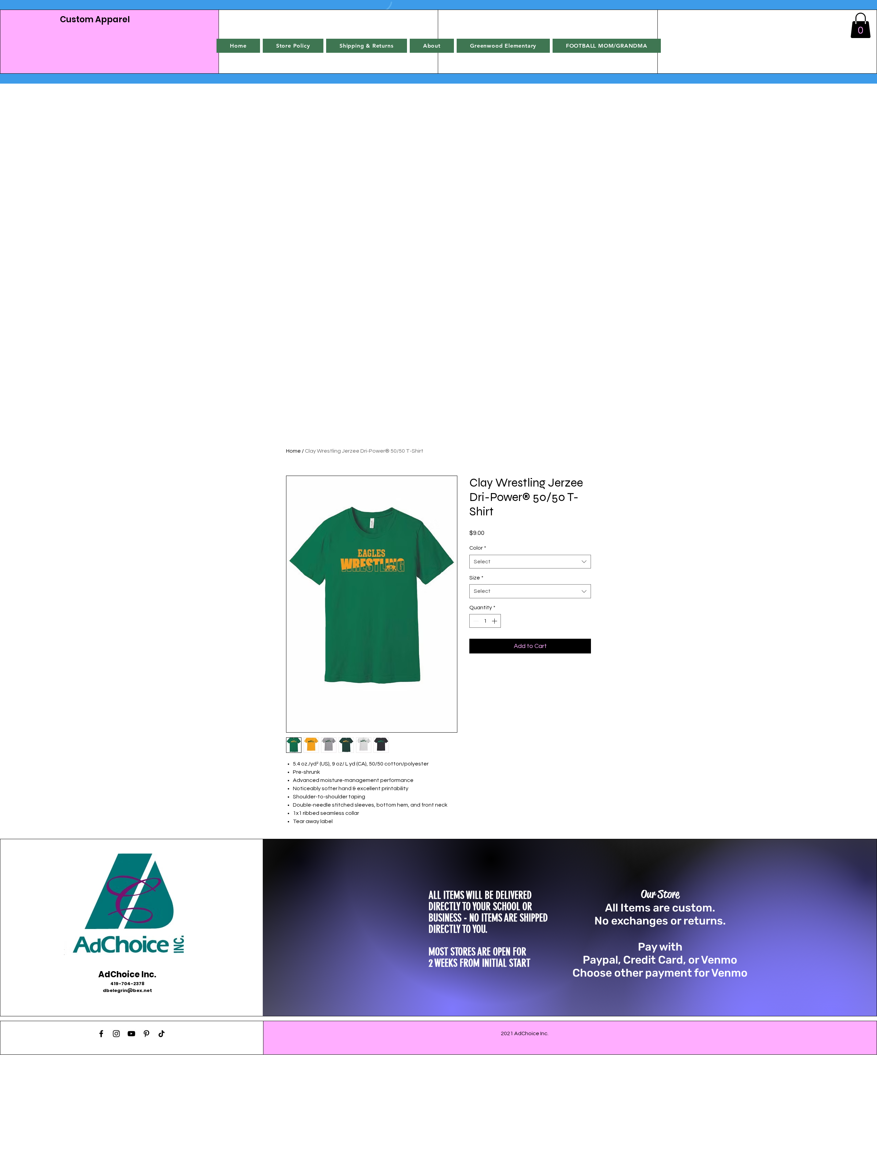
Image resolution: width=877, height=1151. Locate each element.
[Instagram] (116, 1033)
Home (293, 451)
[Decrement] (475, 620)
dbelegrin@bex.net (127, 990)
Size (476, 577)
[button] (860, 25)
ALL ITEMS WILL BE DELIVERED (480, 895)
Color (477, 548)
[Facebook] (101, 1033)
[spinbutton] (485, 620)
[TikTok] (161, 1033)
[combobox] (530, 561)
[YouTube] (131, 1033)
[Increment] (495, 620)
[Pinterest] (146, 1033)
